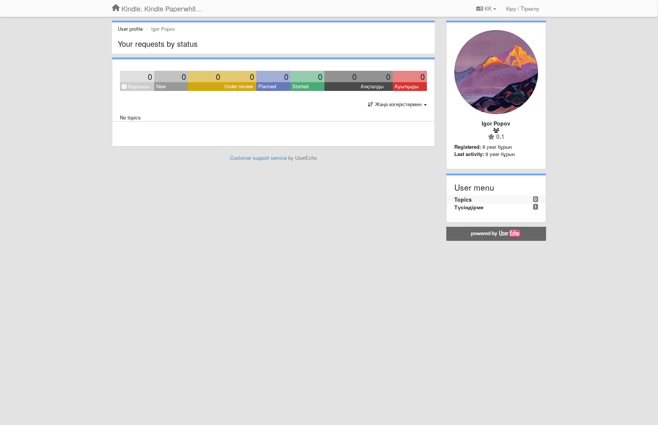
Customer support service (258, 157)
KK (488, 8)
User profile (130, 28)
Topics (463, 199)
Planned (267, 86)
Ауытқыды (406, 86)
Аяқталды (372, 86)
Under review (238, 86)
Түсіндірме (469, 207)
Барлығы (138, 86)
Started (300, 86)
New (161, 86)
